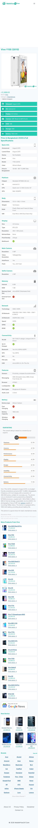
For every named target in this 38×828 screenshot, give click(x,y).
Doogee (6, 773)
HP (7, 784)
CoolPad (19, 769)
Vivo (18, 522)
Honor (31, 781)
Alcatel (19, 757)
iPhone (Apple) (19, 788)
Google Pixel (7, 781)
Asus (19, 761)
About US (7, 807)
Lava (19, 792)
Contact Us (19, 810)
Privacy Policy (19, 807)
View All (35, 753)
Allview (31, 757)
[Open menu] (34, 3)
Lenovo (31, 792)
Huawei (31, 784)
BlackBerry (6, 765)
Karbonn (6, 792)
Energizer (19, 773)
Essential (31, 773)
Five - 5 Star (19, 777)
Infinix (7, 788)
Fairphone (6, 777)
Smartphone (11, 97)
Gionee (31, 777)
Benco (31, 761)
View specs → (12, 530)
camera (23, 503)
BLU (31, 765)
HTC (19, 784)
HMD (19, 781)
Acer (6, 757)
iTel (31, 788)
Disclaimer (30, 807)
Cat (6, 769)
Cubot (31, 769)
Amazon (6, 761)
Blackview (19, 765)
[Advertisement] (19, 27)
